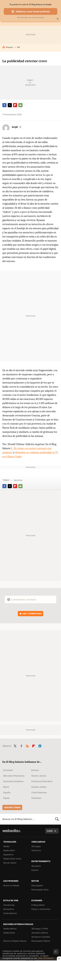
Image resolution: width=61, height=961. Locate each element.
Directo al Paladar (11, 885)
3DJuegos (36, 846)
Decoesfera (8, 909)
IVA (18, 47)
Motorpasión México (40, 941)
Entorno (35, 770)
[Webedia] (11, 832)
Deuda (6, 798)
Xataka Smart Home (12, 858)
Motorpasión (37, 885)
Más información (46, 958)
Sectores (18, 480)
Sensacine (36, 866)
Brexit (6, 787)
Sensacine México (39, 933)
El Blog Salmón (38, 905)
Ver (32, 613)
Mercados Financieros (13, 775)
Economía (8, 770)
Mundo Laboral (38, 775)
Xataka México (10, 928)
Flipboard (15, 105)
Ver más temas (12, 807)
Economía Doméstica (13, 781)
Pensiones (36, 798)
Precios (9, 47)
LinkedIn (39, 745)
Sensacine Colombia (40, 937)
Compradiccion (10, 913)
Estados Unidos (38, 787)
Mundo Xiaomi (9, 863)
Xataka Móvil (9, 850)
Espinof (34, 870)
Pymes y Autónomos (40, 909)
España (6, 792)
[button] (16, 127)
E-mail (20, 105)
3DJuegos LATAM (39, 928)
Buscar (57, 819)
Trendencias (9, 905)
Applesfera (8, 854)
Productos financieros (41, 781)
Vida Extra (36, 850)
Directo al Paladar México (15, 941)
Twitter (10, 105)
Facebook (4, 105)
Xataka (6, 846)
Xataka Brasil (9, 933)
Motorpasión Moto (40, 889)
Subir (50, 831)
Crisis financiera (39, 792)
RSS (27, 745)
